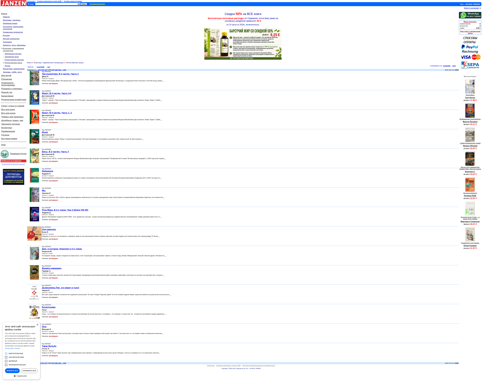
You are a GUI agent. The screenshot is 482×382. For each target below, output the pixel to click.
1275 (39, 70)
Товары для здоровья (12, 117)
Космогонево (48, 307)
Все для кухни (8, 113)
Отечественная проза (13, 63)
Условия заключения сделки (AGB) (49, 1)
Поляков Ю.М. (470, 196)
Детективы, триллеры (11, 20)
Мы (44, 190)
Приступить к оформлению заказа (470, 32)
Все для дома (8, 109)
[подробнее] (470, 93)
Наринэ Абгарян (470, 146)
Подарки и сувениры (11, 89)
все (48, 67)
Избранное (47, 171)
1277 (46, 70)
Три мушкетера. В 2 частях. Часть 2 (60, 74)
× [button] (37, 325)
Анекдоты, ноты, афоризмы (14, 45)
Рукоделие (6, 79)
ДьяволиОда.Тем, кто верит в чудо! (60, 288)
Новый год (6, 92)
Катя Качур (470, 98)
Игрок (45, 132)
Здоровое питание (10, 124)
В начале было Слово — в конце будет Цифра (470, 218)
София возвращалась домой (470, 143)
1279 (52, 70)
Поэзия (7, 66)
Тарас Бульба (49, 346)
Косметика (6, 128)
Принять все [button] (12, 371)
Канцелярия (7, 96)
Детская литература (11, 39)
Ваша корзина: (470, 22)
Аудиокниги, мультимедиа (8, 84)
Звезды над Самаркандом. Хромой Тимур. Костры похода (470, 168)
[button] (21, 376)
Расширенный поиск (97, 4)
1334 (64, 70)
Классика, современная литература (48, 63)
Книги (4, 14)
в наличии (40, 67)
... (36, 70)
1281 (59, 70)
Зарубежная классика (13, 54)
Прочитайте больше (12, 348)
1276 (42, 70)
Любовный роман (10, 23)
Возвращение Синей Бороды (470, 119)
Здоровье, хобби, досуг (12, 72)
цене (454, 66)
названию (446, 66)
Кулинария (7, 42)
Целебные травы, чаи (12, 120)
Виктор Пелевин (470, 122)
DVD (3, 145)
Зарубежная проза (12, 57)
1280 (56, 70)
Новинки (6, 17)
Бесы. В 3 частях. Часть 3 (55, 151)
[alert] (21, 350)
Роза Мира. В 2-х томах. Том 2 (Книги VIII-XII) (65, 210)
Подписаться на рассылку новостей (13, 164)
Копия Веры (470, 95)
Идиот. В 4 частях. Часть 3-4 (56, 93)
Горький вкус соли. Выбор (470, 243)
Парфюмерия (8, 131)
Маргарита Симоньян (470, 221)
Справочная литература (13, 32)
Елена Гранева (470, 246)
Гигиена (5, 135)
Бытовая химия (9, 139)
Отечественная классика (14, 60)
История (6, 35)
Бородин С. (470, 172)
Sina (44, 326)
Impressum (31, 1)
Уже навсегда (49, 229)
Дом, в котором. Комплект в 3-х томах (62, 249)
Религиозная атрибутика (13, 100)
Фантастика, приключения (13, 69)
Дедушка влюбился (470, 193)
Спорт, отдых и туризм (12, 106)
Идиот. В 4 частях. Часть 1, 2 (57, 113)
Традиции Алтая (18, 154)
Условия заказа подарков (73, 1)
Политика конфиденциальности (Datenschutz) (258, 365)
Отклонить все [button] (29, 371)
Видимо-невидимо (51, 268)
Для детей (6, 75)
